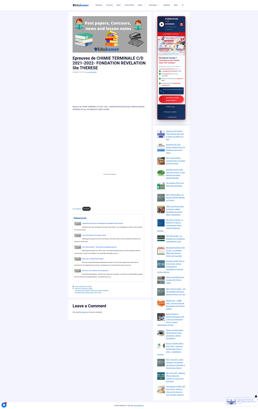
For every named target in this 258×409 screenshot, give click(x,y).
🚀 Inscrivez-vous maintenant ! (171, 99)
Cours (76, 286)
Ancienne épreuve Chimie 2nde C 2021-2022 (88, 292)
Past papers (153, 5)
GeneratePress (139, 405)
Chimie (90, 288)
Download (86, 208)
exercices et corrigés (85, 286)
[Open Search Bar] (182, 5)
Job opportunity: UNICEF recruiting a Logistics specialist (92, 290)
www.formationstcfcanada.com (172, 91)
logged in (85, 312)
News (119, 5)
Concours (109, 5)
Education (99, 5)
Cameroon (78, 288)
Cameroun (85, 288)
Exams (140, 5)
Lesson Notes (129, 5)
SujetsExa (166, 5)
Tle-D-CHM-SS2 (77, 208)
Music (176, 5)
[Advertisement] (110, 90)
